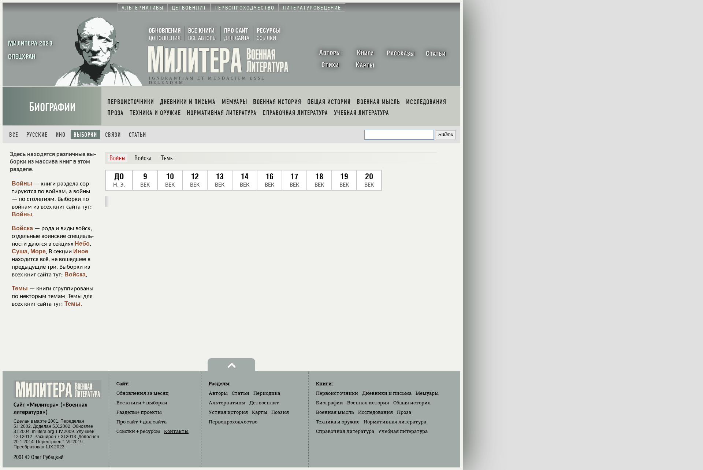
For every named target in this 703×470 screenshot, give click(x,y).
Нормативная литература (395, 421)
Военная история (368, 402)
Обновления (142, 393)
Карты (259, 412)
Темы (20, 288)
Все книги (141, 402)
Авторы (218, 393)
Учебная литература (403, 431)
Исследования (375, 412)
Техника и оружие (338, 421)
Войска (22, 228)
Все (13, 135)
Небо (82, 243)
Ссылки (138, 431)
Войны (22, 183)
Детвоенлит (264, 402)
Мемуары (427, 393)
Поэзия (280, 412)
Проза (404, 412)
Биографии (52, 107)
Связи (113, 135)
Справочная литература (345, 431)
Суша (19, 251)
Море (38, 251)
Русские (37, 135)
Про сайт (141, 421)
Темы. (73, 304)
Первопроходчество (233, 421)
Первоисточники (337, 393)
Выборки (85, 135)
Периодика (266, 393)
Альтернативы (227, 402)
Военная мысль (335, 412)
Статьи (137, 135)
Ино (61, 135)
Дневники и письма (387, 393)
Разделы (139, 412)
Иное (80, 251)
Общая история (412, 402)
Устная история (228, 412)
